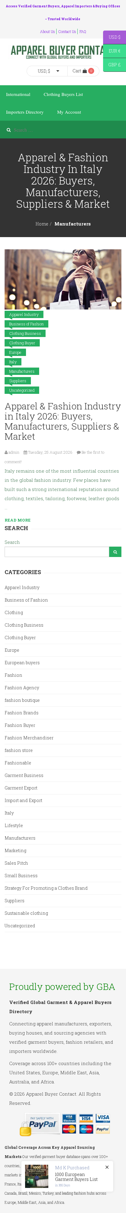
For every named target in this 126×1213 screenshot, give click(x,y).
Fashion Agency (22, 688)
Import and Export (23, 800)
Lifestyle (14, 825)
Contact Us (67, 31)
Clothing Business (25, 333)
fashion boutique (22, 700)
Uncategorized (22, 390)
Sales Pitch (16, 863)
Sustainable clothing (26, 913)
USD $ (111, 38)
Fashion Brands (22, 713)
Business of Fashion (26, 324)
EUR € (111, 52)
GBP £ (112, 65)
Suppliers (17, 380)
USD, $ (44, 71)
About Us (47, 31)
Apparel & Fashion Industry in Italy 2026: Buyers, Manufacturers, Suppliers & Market (63, 421)
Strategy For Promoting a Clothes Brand (46, 888)
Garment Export (21, 788)
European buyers (22, 662)
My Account (69, 112)
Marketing (15, 850)
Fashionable (18, 763)
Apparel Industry (24, 314)
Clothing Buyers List (63, 94)
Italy (13, 362)
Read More (18, 520)
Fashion (13, 675)
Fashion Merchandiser (29, 738)
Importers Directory (25, 112)
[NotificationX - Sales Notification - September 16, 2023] (67, 1176)
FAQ (83, 31)
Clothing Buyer (22, 343)
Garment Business (24, 775)
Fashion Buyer (20, 725)
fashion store (19, 750)
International (18, 94)
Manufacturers (22, 371)
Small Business (21, 875)
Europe (15, 352)
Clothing (14, 612)
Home (41, 224)
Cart (76, 71)
